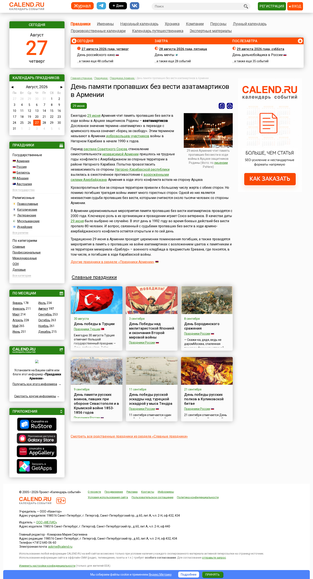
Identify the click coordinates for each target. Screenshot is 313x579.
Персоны (218, 24)
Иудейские (24, 227)
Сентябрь (45, 314)
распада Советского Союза (105, 149)
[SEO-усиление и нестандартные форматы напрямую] (270, 191)
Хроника (172, 24)
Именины (105, 24)
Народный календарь (139, 24)
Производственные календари (98, 31)
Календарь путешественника (157, 31)
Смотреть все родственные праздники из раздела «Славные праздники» (129, 436)
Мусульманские (28, 221)
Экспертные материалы (211, 31)
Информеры (166, 491)
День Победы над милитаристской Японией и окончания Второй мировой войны (151, 330)
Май (16, 326)
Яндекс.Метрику (160, 574)
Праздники (80, 24)
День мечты (164, 55)
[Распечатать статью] (230, 106)
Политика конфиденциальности (198, 497)
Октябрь (44, 320)
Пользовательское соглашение (152, 497)
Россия (22, 167)
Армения (23, 161)
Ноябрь (43, 326)
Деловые (19, 269)
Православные (27, 204)
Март (16, 314)
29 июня (79, 106)
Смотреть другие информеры (35, 396)
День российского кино (96, 55)
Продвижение (114, 491)
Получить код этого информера (35, 384)
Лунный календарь (250, 24)
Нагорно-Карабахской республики (142, 169)
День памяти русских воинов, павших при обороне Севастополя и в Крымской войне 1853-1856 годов (96, 403)
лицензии (221, 162)
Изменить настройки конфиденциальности (47, 565)
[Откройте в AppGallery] (37, 451)
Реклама (132, 491)
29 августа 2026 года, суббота (260, 49)
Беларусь (23, 172)
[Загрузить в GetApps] (37, 467)
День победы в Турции (94, 324)
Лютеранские (26, 215)
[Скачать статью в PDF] (222, 106)
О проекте (94, 491)
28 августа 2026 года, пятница (183, 49)
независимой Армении (120, 154)
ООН (16, 264)
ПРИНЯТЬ (212, 574)
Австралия (24, 184)
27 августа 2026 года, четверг (105, 49)
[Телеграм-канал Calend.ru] (101, 6)
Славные (19, 246)
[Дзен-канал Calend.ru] (118, 6)
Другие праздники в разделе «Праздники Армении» (112, 262)
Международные (25, 258)
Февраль (19, 308)
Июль (42, 303)
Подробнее (189, 574)
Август (43, 308)
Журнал (82, 5)
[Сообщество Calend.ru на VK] (134, 6)
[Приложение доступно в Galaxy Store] (37, 439)
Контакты (147, 491)
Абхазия (23, 178)
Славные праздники (94, 277)
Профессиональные (27, 252)
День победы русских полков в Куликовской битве (204, 399)
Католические (27, 209)
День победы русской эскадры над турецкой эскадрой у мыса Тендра (150, 399)
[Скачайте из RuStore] (37, 424)
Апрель (18, 320)
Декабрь (44, 331)
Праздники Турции (87, 329)
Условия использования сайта (108, 497)
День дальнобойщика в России (257, 55)
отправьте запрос (214, 557)
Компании (195, 24)
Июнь (16, 331)
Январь (18, 303)
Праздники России (142, 342)
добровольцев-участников (127, 136)
